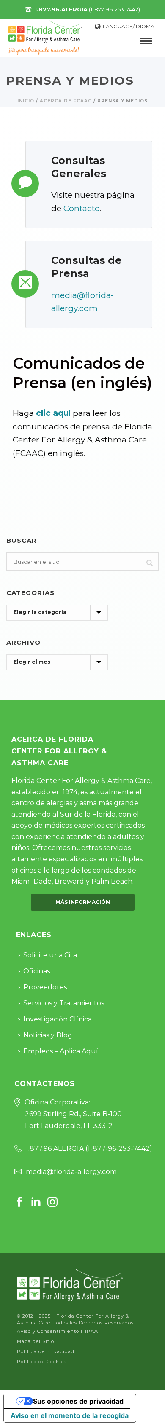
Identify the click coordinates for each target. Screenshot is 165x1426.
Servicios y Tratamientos (63, 1003)
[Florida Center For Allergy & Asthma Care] (70, 1284)
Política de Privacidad (45, 1351)
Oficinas (36, 971)
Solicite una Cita (50, 955)
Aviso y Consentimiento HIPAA (57, 1331)
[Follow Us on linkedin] (36, 1202)
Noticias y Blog (47, 1035)
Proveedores (45, 987)
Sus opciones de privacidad (78, 1401)
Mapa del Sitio (35, 1341)
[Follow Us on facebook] (19, 1202)
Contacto (81, 208)
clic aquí (53, 413)
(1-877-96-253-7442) (87, 9)
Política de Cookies (41, 1361)
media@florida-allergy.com (71, 1172)
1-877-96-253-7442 (119, 1149)
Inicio (25, 101)
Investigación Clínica (57, 1019)
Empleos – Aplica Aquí (60, 1051)
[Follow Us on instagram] (52, 1202)
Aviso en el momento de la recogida (70, 1415)
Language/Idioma (128, 26)
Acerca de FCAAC (66, 101)
